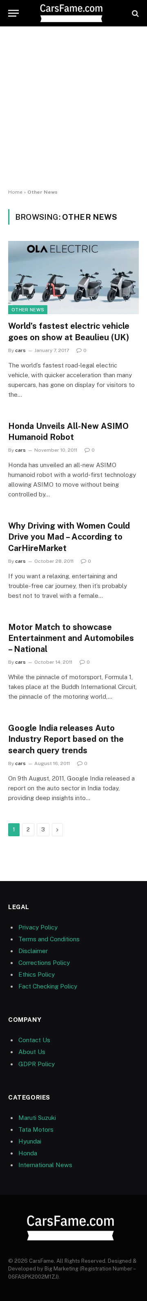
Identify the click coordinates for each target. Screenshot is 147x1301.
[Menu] (13, 13)
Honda (27, 1153)
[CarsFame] (73, 13)
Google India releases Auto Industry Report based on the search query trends (66, 739)
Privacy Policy (38, 927)
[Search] (134, 13)
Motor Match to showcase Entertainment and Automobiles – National (71, 638)
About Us (31, 1051)
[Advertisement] (73, 108)
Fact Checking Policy (47, 986)
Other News (27, 309)
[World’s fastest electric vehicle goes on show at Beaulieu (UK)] (73, 277)
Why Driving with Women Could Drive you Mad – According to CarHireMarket (69, 537)
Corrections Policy (44, 962)
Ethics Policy (36, 974)
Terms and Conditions (49, 939)
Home (15, 192)
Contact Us (34, 1039)
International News (45, 1164)
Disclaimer (33, 950)
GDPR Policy (36, 1063)
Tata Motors (35, 1129)
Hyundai (29, 1141)
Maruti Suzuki (37, 1117)
